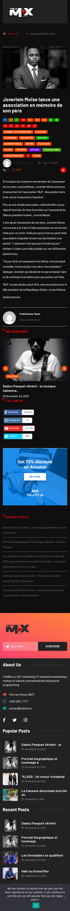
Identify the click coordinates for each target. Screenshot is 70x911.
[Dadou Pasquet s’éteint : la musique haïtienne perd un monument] (10, 747)
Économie (10, 138)
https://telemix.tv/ (30, 319)
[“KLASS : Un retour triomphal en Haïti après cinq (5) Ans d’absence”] (10, 779)
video (36, 156)
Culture (41, 132)
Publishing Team (23, 162)
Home (11, 33)
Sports (34, 150)
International (13, 144)
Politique (43, 144)
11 (30, 120)
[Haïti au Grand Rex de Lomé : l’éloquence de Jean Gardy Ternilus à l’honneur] (10, 874)
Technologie (51, 150)
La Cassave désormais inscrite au (44, 792)
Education (27, 138)
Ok (36, 905)
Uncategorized (14, 156)
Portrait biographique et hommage (39, 839)
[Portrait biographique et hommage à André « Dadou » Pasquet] (10, 763)
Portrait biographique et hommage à (39, 760)
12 (37, 120)
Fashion (42, 138)
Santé (8, 150)
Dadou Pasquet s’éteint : (39, 823)
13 (44, 120)
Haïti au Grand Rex (35, 871)
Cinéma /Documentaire (18, 132)
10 (23, 120)
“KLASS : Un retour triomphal (42, 776)
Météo (29, 144)
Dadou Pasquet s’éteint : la (41, 744)
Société (21, 150)
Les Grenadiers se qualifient (42, 855)
